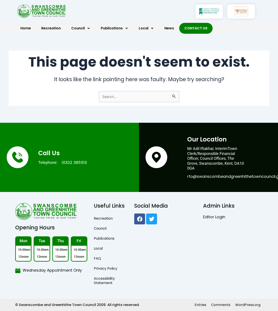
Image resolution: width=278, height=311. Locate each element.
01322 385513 (74, 162)
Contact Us (195, 28)
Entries (200, 304)
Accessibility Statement (104, 280)
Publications (112, 28)
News (169, 28)
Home (25, 28)
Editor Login (214, 217)
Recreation (51, 28)
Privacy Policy (105, 268)
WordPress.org (247, 304)
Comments (220, 304)
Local (143, 28)
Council (78, 28)
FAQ (97, 258)
